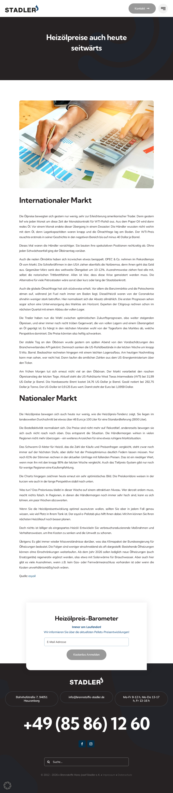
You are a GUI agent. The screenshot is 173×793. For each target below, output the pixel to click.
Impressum (109, 774)
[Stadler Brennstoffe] (22, 6)
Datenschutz (125, 774)
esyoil (31, 576)
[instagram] (90, 743)
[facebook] (82, 743)
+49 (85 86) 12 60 (86, 723)
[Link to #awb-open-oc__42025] (163, 8)
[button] (7, 785)
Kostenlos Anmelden (86, 654)
